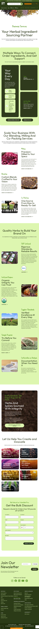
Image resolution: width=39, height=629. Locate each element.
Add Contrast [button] (27, 614)
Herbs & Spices (3, 593)
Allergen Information (17, 610)
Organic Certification (28, 609)
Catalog (2, 602)
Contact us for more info (26, 168)
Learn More (23, 272)
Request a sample (5, 352)
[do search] (21, 4)
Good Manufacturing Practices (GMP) (31, 606)
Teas (2, 597)
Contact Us (16, 596)
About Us (26, 593)
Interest (16, 7)
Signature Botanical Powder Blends (7, 596)
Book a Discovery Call (18, 593)
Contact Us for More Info (7, 192)
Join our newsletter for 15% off (16, 628)
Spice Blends (3, 594)
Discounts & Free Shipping (18, 604)
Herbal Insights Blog (4, 608)
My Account (3, 603)
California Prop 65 (4, 617)
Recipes (2, 609)
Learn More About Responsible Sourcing (14, 425)
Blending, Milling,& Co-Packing (28, 596)
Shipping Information (17, 606)
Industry (12, 7)
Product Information (17, 609)
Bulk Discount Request (18, 594)
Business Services (28, 594)
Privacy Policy (3, 614)
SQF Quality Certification (29, 604)
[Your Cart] (36, 4)
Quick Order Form (4, 600)
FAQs (26, 599)
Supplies (2, 599)
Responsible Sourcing (28, 598)
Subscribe (35, 569)
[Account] (37, 4)
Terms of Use (3, 616)
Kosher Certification (28, 607)
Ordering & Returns (17, 603)
